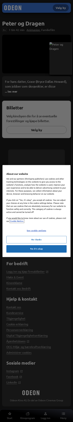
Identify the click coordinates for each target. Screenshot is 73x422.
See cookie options (36, 230)
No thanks (36, 239)
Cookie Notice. (17, 221)
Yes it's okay (36, 248)
